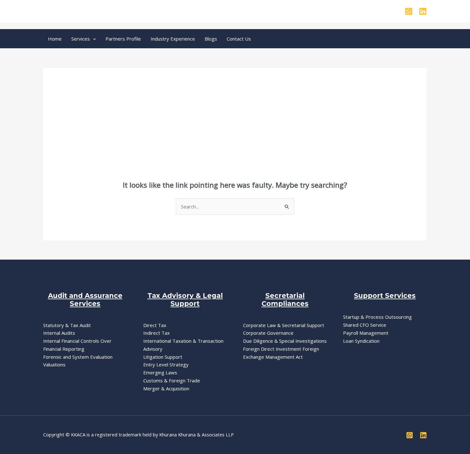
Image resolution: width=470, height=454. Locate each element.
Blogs (211, 38)
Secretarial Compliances (285, 300)
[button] (93, 38)
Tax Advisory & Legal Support (185, 300)
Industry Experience (173, 38)
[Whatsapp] (409, 11)
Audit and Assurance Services (85, 300)
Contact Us (239, 38)
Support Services (385, 296)
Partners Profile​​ (123, 38)
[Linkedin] (423, 11)
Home (55, 38)
